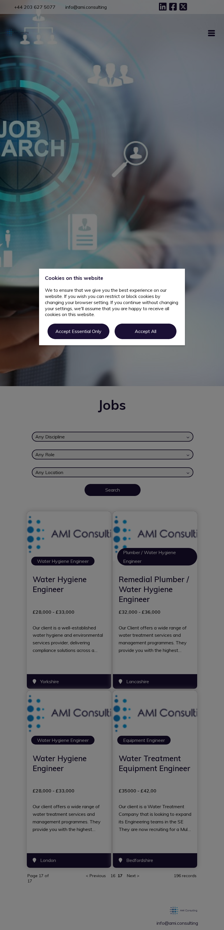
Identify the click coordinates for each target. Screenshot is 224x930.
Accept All (145, 331)
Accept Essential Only (78, 331)
